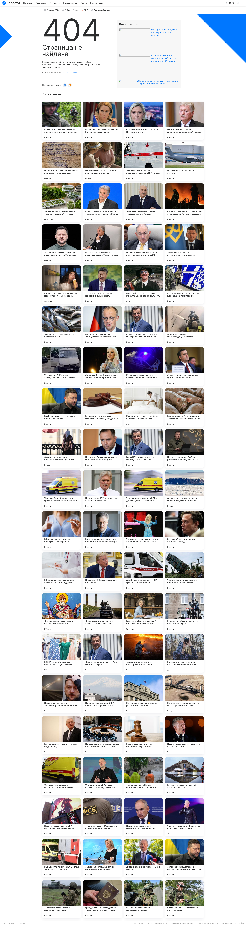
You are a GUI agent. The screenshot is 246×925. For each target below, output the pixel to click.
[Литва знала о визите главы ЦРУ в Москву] (143, 858)
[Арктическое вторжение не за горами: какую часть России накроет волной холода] (184, 489)
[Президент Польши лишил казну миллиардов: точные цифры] (102, 448)
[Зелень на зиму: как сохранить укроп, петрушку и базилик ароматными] (61, 202)
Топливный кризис (102, 10)
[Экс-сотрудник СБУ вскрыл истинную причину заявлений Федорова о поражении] (102, 776)
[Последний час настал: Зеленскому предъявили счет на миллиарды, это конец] (61, 694)
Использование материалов (208, 923)
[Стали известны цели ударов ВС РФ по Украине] (184, 899)
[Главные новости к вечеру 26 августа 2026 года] (184, 776)
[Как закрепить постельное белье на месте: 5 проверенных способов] (143, 407)
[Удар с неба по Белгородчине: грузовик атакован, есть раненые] (61, 489)
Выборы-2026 (53, 10)
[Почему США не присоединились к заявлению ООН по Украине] (102, 735)
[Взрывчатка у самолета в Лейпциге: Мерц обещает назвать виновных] (102, 325)
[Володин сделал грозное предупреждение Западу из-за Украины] (102, 243)
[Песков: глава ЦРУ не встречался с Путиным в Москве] (102, 489)
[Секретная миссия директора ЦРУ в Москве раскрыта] (184, 366)
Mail (4, 923)
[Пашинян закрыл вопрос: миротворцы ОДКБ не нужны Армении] (143, 817)
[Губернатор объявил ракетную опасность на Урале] (184, 612)
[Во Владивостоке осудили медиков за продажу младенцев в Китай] (102, 407)
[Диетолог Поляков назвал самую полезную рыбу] (61, 325)
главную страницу (69, 72)
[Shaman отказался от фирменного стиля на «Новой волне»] (184, 817)
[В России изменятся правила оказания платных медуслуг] (61, 571)
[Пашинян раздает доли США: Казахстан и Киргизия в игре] (102, 694)
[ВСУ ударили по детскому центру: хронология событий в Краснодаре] (61, 858)
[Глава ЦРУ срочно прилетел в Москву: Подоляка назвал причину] (143, 448)
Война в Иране (72, 10)
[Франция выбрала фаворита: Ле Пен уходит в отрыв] (143, 121)
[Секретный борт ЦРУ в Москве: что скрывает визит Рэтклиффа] (143, 325)
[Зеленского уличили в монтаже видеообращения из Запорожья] (61, 243)
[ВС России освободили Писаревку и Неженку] (143, 899)
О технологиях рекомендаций (159, 923)
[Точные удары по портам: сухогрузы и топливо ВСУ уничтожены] (143, 653)
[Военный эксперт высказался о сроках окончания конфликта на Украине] (61, 121)
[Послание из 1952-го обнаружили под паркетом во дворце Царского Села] (61, 161)
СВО (86, 10)
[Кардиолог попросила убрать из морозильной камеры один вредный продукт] (61, 284)
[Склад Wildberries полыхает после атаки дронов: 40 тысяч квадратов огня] (184, 202)
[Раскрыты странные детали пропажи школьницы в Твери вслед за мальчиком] (184, 653)
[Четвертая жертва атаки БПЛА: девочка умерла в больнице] (143, 489)
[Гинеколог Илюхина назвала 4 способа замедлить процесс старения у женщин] (143, 612)
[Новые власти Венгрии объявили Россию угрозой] (184, 735)
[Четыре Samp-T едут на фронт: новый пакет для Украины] (184, 571)
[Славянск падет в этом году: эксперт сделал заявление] (102, 612)
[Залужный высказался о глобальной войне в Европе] (184, 243)
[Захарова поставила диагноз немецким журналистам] (102, 858)
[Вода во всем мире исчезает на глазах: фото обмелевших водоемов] (184, 694)
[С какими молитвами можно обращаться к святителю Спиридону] (61, 612)
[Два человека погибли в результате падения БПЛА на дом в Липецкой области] (143, 161)
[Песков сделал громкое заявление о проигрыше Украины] (184, 121)
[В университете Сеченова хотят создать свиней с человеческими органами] (184, 407)
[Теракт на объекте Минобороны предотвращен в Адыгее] (102, 817)
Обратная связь (226, 923)
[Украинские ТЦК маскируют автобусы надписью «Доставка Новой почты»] (61, 366)
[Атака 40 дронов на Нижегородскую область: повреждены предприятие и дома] (184, 325)
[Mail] (4, 3)
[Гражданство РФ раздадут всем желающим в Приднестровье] (102, 899)
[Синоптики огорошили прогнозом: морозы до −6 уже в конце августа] (61, 448)
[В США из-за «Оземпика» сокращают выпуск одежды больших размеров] (61, 653)
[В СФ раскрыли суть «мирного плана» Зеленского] (61, 407)
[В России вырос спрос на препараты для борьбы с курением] (61, 530)
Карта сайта (239, 923)
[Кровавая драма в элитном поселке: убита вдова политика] (143, 366)
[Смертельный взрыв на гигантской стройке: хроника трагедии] (61, 776)
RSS (134, 923)
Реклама (22, 923)
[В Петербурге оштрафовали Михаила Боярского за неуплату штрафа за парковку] (143, 284)
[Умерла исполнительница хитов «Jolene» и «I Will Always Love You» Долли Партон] (143, 530)
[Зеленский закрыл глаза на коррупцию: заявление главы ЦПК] (184, 858)
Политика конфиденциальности (184, 923)
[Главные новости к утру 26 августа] (184, 161)
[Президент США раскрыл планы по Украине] (102, 571)
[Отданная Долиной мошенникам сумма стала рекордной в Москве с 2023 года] (102, 366)
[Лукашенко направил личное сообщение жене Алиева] (143, 202)
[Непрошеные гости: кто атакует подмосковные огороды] (102, 161)
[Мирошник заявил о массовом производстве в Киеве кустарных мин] (102, 530)
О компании (12, 923)
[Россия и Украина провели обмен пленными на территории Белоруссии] (184, 284)
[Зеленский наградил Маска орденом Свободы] (184, 530)
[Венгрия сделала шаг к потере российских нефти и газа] (143, 694)
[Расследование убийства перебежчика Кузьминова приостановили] (143, 735)
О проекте (142, 923)
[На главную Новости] (13, 3)
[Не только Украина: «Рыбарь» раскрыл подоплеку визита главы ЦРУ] (184, 448)
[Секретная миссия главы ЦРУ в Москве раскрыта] (102, 653)
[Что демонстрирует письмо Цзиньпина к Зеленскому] (102, 284)
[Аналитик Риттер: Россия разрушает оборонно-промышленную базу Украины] (61, 899)
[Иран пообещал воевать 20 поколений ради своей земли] (61, 817)
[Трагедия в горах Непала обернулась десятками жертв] (143, 776)
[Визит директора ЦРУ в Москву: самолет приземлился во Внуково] (102, 202)
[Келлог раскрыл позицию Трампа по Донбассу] (61, 735)
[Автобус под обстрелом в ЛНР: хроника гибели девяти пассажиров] (143, 571)
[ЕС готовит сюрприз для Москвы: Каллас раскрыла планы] (102, 121)
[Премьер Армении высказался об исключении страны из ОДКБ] (143, 243)
